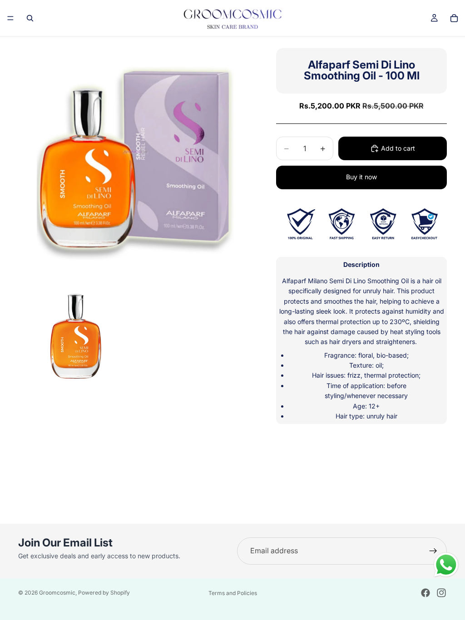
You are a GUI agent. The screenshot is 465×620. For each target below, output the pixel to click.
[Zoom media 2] (76, 333)
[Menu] (10, 18)
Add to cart (398, 148)
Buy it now (361, 177)
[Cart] (454, 18)
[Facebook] (425, 592)
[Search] (30, 18)
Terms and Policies (232, 593)
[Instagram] (441, 592)
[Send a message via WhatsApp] (446, 565)
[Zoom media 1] (136, 155)
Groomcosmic (57, 592)
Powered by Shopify (104, 592)
